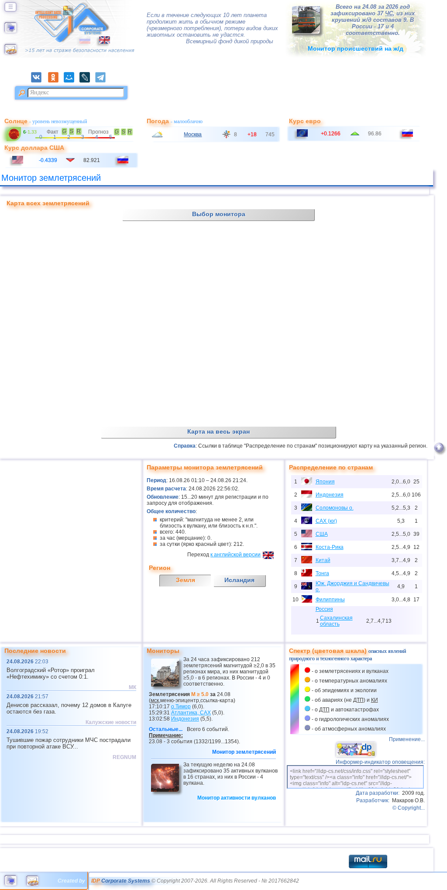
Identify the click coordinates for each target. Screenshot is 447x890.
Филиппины (330, 600)
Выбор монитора (218, 213)
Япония (325, 482)
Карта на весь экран (218, 431)
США (322, 534)
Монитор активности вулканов (236, 798)
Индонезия (330, 495)
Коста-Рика (330, 547)
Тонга (322, 573)
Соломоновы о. (335, 508)
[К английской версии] (100, 42)
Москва (193, 134)
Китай (323, 560)
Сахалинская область (336, 621)
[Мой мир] (71, 81)
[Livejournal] (87, 81)
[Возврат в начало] (439, 455)
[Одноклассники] (56, 81)
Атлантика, (191, 713)
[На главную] (10, 31)
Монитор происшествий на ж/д (355, 48)
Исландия (239, 579)
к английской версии (235, 555)
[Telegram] (102, 81)
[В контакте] (39, 81)
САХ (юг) (326, 521)
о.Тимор (181, 707)
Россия (324, 609)
